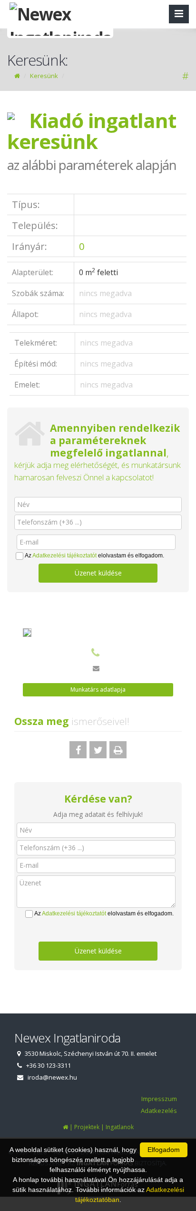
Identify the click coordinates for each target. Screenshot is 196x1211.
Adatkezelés (159, 1110)
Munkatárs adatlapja (98, 689)
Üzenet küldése (98, 572)
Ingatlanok (120, 1127)
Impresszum (159, 1098)
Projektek (86, 1127)
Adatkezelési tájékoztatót (64, 555)
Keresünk (44, 75)
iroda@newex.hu (52, 1077)
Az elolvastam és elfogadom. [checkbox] (94, 555)
